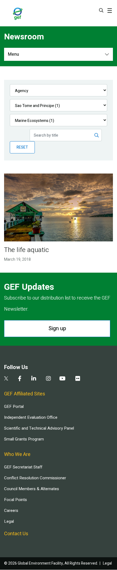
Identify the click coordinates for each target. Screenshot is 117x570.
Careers (11, 511)
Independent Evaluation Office (30, 417)
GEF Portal (14, 407)
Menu (13, 54)
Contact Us (16, 533)
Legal (9, 521)
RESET (22, 147)
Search (101, 10)
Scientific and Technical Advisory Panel (39, 428)
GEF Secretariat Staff (23, 467)
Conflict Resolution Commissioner (35, 478)
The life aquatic (26, 250)
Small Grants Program (24, 439)
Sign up (57, 328)
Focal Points (15, 500)
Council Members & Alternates (31, 489)
